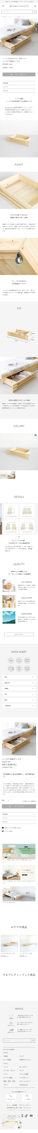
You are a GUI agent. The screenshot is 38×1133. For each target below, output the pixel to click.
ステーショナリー (25, 1081)
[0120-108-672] (11, 1095)
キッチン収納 (8, 1077)
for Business (23, 1085)
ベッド (9, 16)
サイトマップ (27, 1107)
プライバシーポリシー (25, 1105)
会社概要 (14, 1105)
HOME (4, 16)
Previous (3, 946)
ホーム (9, 1105)
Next (35, 946)
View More (19, 634)
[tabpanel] (19, 530)
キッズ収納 (7, 1059)
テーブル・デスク (9, 1070)
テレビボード (23, 1077)
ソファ (6, 1074)
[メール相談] (27, 1094)
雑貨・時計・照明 (9, 1081)
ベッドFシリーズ (10, 107)
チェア (21, 1056)
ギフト (6, 1085)
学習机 (6, 1056)
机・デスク (23, 1067)
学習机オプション (25, 1059)
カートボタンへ (20, 74)
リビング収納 (23, 1074)
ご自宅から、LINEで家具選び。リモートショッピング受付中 (19, 1)
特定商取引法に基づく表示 (14, 1107)
